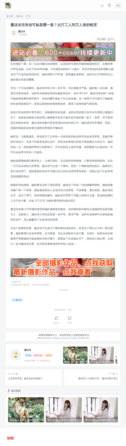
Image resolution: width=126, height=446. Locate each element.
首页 (10, 16)
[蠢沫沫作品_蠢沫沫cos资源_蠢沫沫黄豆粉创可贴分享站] (8, 5)
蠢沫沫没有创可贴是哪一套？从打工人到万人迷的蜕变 (53, 24)
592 (29, 355)
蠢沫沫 (19, 16)
